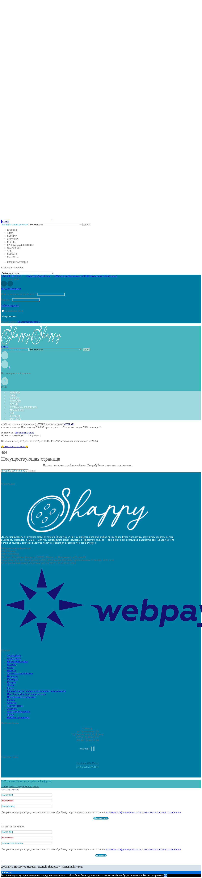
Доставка (12, 239)
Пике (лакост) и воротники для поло (26, 694)
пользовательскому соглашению (162, 812)
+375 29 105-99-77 (11, 276)
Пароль (6, 299)
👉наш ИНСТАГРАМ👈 (14, 446)
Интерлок (12, 676)
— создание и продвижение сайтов (20, 786)
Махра (10, 688)
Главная (12, 230)
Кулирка (11, 682)
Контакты (12, 257)
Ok (165, 875)
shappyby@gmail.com (38, 276)
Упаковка (12, 708)
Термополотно (15, 705)
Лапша (10, 685)
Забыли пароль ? (10, 305)
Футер (10, 714)
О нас (10, 233)
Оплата (11, 242)
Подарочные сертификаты (21, 697)
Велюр (10, 667)
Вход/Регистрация (17, 262)
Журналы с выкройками (20, 673)
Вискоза (11, 670)
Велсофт (11, 664)
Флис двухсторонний (18, 711)
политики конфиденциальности (123, 812)
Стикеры (11, 702)
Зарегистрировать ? (29, 321)
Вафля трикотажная (17, 661)
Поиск (86, 225)
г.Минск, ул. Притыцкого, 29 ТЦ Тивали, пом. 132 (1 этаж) (86, 276)
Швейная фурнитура (18, 717)
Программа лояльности (20, 245)
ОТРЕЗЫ (69, 424)
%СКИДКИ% (14, 655)
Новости (12, 254)
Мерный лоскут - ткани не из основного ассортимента (36, 691)
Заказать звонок (87, 767)
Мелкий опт (14, 248)
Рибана (11, 699)
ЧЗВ (9, 251)
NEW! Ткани (14, 658)
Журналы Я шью (24, 432)
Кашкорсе (12, 679)
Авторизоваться (9, 316)
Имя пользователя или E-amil (19, 294)
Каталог (12, 236)
